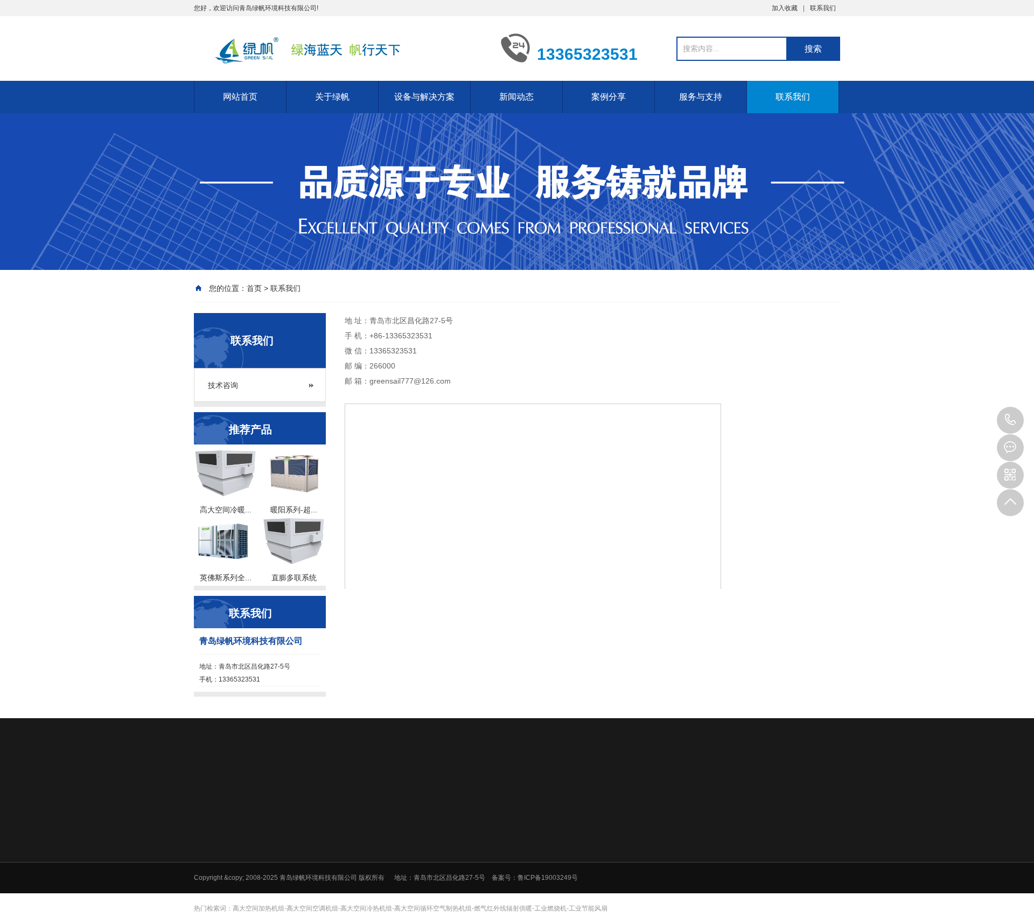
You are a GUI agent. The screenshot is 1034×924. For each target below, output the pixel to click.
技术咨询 (223, 385)
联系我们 (823, 8)
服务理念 (750, 870)
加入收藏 (785, 8)
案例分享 (608, 96)
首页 (254, 288)
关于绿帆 (332, 96)
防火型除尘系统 (503, 884)
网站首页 (240, 96)
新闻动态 (516, 96)
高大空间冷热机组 (506, 870)
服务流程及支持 (760, 884)
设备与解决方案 (424, 96)
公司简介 (417, 870)
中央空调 (493, 898)
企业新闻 (598, 884)
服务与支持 (700, 96)
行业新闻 (598, 870)
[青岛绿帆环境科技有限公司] (339, 47)
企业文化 (417, 884)
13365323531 (1010, 420)
